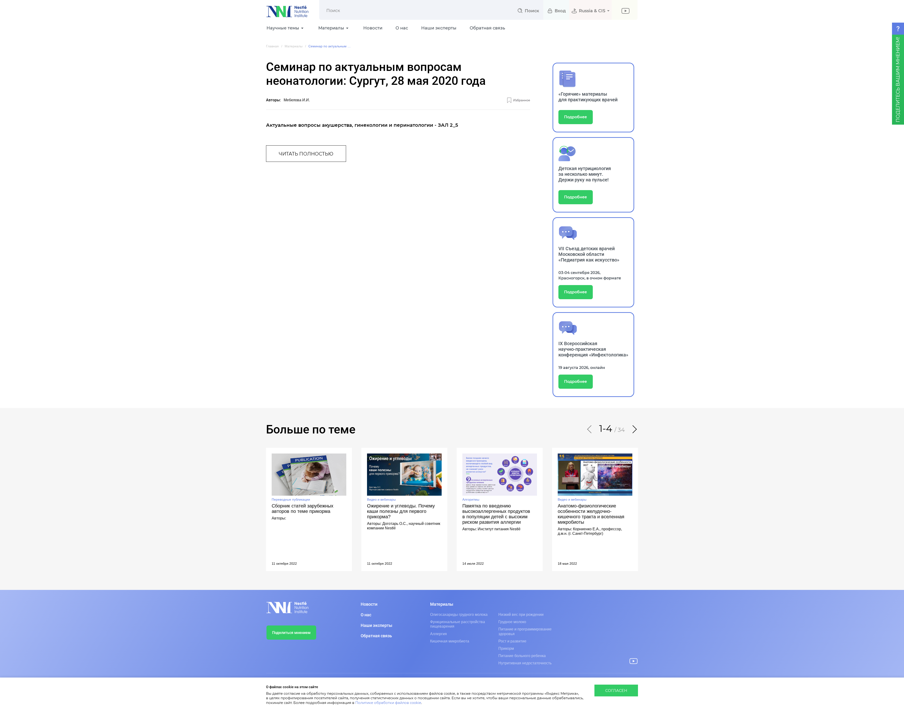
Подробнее (575, 117)
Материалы (294, 46)
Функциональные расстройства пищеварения (457, 624)
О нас (402, 28)
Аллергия (438, 634)
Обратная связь (487, 28)
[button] (589, 429)
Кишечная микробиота (449, 641)
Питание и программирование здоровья (525, 631)
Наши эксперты (438, 28)
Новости (372, 28)
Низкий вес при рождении (521, 615)
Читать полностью (306, 154)
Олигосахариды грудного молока (459, 615)
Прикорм (506, 648)
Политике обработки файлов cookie (388, 703)
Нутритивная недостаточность (525, 663)
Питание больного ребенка (522, 656)
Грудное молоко (512, 622)
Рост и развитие (512, 641)
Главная (272, 46)
